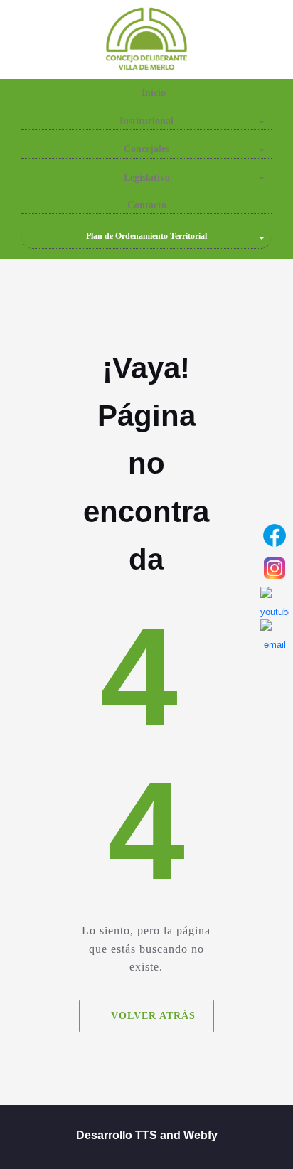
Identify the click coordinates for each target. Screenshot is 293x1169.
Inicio (152, 92)
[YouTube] (274, 601)
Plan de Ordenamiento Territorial (146, 236)
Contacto (146, 205)
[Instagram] (274, 568)
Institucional (146, 121)
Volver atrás (153, 1015)
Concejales (146, 149)
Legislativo (147, 177)
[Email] (274, 633)
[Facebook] (274, 535)
